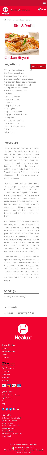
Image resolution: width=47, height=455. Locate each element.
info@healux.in (7, 436)
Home (7, 20)
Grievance (30, 450)
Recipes (4, 401)
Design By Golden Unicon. (25, 447)
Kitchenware (6, 374)
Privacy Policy (28, 452)
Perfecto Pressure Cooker (11, 395)
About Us (5, 348)
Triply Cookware (7, 398)
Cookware (5, 371)
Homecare (5, 380)
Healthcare (5, 377)
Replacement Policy (19, 450)
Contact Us (5, 357)
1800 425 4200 (17, 433)
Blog (3, 404)
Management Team (8, 351)
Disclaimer (7, 450)
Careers (4, 354)
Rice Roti (15, 20)
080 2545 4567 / (7, 433)
